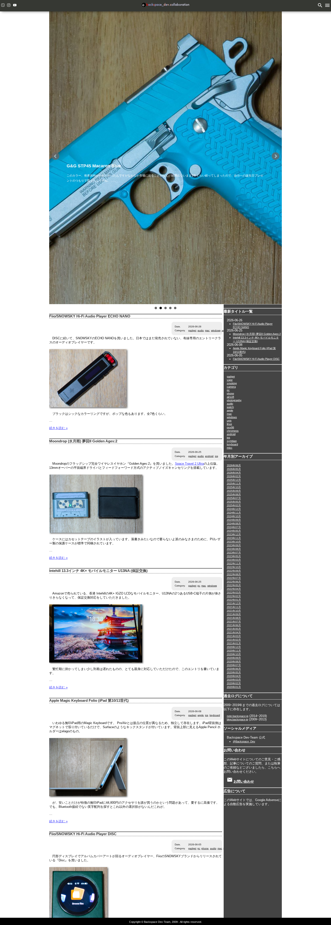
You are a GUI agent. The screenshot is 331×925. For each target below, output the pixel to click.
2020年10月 (234, 654)
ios (216, 456)
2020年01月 (234, 687)
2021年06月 (234, 625)
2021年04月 (234, 632)
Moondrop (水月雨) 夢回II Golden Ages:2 (83, 441)
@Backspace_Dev (244, 741)
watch (230, 407)
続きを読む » (58, 428)
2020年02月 (234, 683)
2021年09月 (234, 614)
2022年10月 (234, 567)
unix (229, 420)
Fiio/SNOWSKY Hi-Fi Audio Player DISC (83, 834)
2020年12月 (234, 647)
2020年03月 (234, 679)
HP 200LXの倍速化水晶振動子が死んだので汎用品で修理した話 (129, 165)
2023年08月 (234, 548)
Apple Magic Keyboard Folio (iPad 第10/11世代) (89, 700)
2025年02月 (234, 505)
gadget (192, 330)
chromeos (233, 430)
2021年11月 (234, 607)
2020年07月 (234, 665)
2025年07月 (234, 498)
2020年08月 (234, 661)
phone (205, 848)
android (209, 456)
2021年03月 (234, 636)
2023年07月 (234, 552)
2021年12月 (234, 603)
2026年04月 (234, 472)
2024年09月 (234, 519)
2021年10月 (234, 610)
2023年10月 (234, 541)
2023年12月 (234, 534)
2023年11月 (234, 538)
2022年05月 (234, 585)
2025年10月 (234, 487)
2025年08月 (234, 494)
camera (231, 386)
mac (207, 330)
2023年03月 (234, 559)
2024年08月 (234, 523)
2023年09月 (234, 545)
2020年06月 (234, 668)
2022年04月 (234, 588)
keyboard (215, 715)
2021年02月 (234, 639)
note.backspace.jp (237, 716)
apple (200, 715)
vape (230, 379)
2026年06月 (234, 465)
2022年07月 (234, 578)
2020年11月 (234, 650)
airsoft (230, 396)
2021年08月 (234, 618)
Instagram (9, 5)
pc (198, 585)
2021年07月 (234, 621)
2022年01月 (234, 599)
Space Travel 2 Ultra (189, 463)
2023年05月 (234, 556)
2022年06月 (234, 581)
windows (216, 330)
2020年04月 (234, 676)
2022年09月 (234, 570)
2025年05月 (234, 501)
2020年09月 (234, 657)
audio (200, 330)
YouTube (15, 5)
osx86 (230, 427)
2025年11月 (234, 483)
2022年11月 (234, 563)
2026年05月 (234, 469)
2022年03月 (234, 592)
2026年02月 (234, 476)
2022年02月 (234, 596)
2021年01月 (234, 643)
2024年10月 (234, 516)
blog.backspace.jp (237, 719)
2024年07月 (234, 527)
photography (234, 400)
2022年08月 (234, 574)
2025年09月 (234, 490)
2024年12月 (234, 509)
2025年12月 (234, 479)
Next (275, 156)
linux (229, 424)
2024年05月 (234, 530)
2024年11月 (234, 512)
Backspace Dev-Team (165, 5)
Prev (55, 156)
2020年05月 (234, 672)
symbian (232, 440)
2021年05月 (234, 628)
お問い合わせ (244, 781)
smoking (232, 383)
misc (229, 447)
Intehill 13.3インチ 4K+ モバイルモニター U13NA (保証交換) (98, 571)
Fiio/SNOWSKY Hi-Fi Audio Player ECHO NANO (89, 316)
